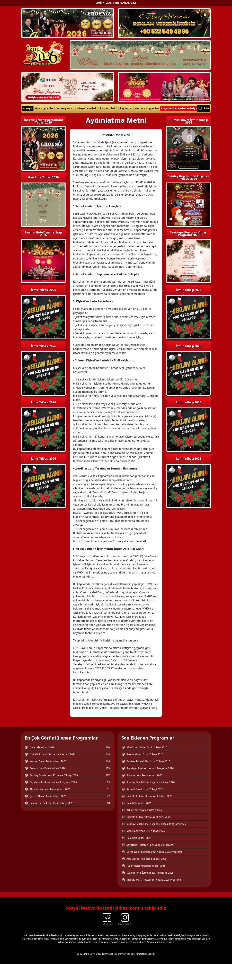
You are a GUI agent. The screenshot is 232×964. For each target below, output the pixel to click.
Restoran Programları (147, 108)
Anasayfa (27, 108)
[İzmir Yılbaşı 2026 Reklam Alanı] (164, 23)
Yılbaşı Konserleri (86, 108)
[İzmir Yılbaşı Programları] (43, 373)
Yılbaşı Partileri (106, 108)
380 (108, 747)
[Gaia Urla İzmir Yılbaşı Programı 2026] (140, 55)
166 (108, 761)
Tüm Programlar (44, 108)
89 (108, 782)
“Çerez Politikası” (109, 708)
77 (108, 796)
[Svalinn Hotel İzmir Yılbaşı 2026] (164, 86)
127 (108, 775)
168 (108, 754)
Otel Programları (65, 108)
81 (108, 789)
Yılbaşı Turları (124, 108)
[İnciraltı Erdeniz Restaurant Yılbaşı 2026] (67, 23)
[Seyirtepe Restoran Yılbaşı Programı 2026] (67, 86)
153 (108, 768)
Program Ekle (168, 108)
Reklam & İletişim (188, 108)
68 (108, 803)
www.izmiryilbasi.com (109, 146)
